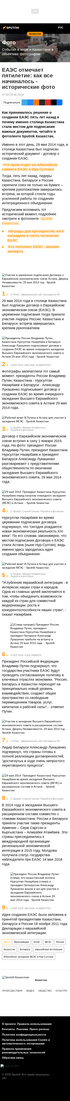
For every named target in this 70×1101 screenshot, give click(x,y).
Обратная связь (13, 1057)
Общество (45, 990)
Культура (61, 990)
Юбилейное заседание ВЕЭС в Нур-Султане (28, 956)
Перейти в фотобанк (21, 430)
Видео (30, 990)
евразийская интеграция (48, 949)
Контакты (8, 1029)
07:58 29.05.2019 (13, 94)
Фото (6, 942)
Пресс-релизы (39, 1029)
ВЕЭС (48, 942)
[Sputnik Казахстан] (11, 29)
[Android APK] (10, 1066)
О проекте (9, 1023)
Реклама (22, 1029)
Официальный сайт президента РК (40, 294)
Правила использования (34, 1023)
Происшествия (12, 990)
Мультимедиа (21, 942)
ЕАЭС (37, 942)
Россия (60, 942)
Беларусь (25, 949)
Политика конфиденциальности (24, 1034)
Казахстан (9, 949)
